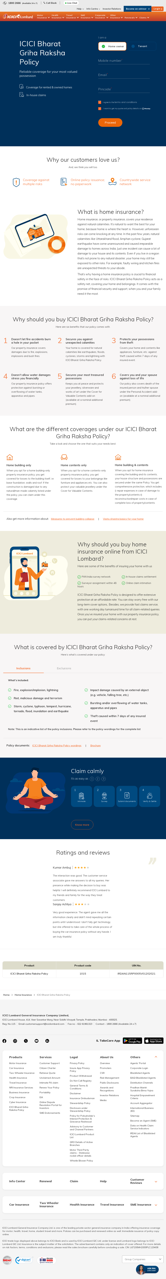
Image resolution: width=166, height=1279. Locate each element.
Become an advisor (136, 8)
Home (6, 994)
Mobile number (110, 60)
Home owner (116, 46)
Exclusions (64, 668)
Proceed (110, 122)
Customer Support (50, 1063)
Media (103, 1100)
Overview (105, 1063)
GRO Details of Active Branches (81, 1144)
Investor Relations (112, 8)
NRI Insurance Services (21, 1087)
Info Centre (92, 8)
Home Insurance (23, 994)
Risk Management (109, 1077)
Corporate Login (139, 1068)
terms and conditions (126, 102)
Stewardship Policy (80, 1103)
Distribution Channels (141, 1082)
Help (79, 8)
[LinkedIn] (47, 1041)
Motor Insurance (42, 16)
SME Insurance (86, 16)
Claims (142, 17)
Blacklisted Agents (140, 1072)
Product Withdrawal (81, 1075)
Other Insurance (115, 16)
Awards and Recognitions (107, 1089)
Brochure (95, 745)
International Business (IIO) (142, 1109)
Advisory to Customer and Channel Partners (81, 1128)
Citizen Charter (48, 1068)
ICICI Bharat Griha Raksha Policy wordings (56, 745)
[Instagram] (15, 1041)
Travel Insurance (71, 16)
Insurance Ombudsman (82, 1098)
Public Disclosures (109, 1082)
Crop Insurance (17, 1097)
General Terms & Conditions (79, 1087)
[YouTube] (36, 1041)
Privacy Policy (77, 1063)
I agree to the (120, 102)
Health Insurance (57, 16)
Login (157, 8)
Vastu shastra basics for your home (123, 518)
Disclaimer (75, 1093)
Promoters (105, 1068)
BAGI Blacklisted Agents (143, 1077)
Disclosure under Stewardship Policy (80, 1109)
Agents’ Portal (138, 1063)
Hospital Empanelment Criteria (142, 1097)
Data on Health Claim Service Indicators (142, 1127)
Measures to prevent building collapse (72, 518)
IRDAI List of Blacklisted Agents (142, 1135)
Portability (45, 1092)
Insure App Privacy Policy (80, 1069)
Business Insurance (19, 1092)
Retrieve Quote (47, 1072)
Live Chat (72, 3)
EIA (41, 1097)
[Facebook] (4, 1041)
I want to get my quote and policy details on (122, 108)
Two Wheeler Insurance (22, 1072)
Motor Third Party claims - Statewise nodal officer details (80, 1152)
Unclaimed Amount (50, 1077)
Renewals (130, 17)
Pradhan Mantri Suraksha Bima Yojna (141, 1089)
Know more (82, 824)
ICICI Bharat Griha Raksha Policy (18, 1108)
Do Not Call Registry (80, 1080)
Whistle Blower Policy (81, 1160)
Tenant (142, 46)
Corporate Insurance (100, 16)
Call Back (51, 2)
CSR (102, 1072)
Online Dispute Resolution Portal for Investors (51, 1105)
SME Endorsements (50, 1112)
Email (103, 75)
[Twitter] (26, 1041)
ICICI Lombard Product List (82, 1136)
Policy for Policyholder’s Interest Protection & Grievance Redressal (82, 1118)
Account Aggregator (141, 1103)
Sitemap (134, 1115)
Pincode (105, 89)
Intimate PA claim (49, 1082)
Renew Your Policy (49, 1087)
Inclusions (23, 668)
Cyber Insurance (17, 1102)
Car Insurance (16, 1068)
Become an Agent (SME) (143, 1120)
